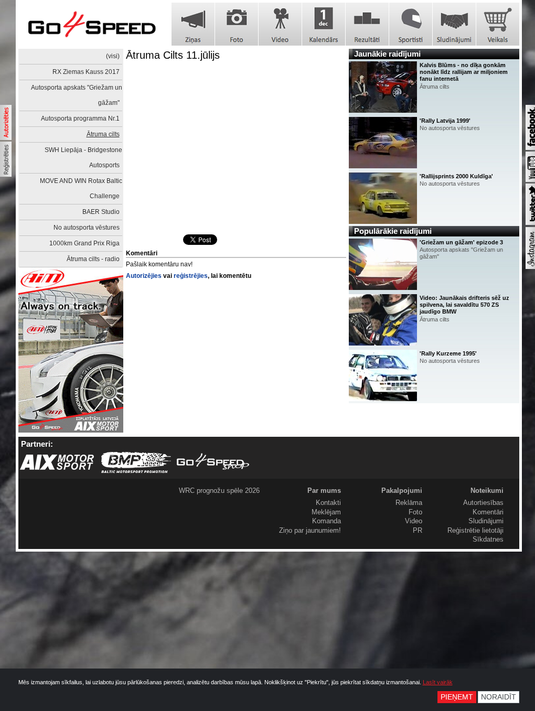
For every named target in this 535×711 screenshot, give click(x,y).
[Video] (280, 24)
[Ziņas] (193, 24)
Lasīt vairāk (438, 682)
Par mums (324, 490)
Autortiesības (483, 503)
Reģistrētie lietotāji (475, 530)
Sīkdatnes (488, 539)
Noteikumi (487, 490)
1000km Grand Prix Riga (84, 243)
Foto (415, 512)
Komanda (326, 521)
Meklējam (326, 512)
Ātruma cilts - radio (93, 259)
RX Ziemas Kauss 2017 (86, 72)
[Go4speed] (91, 24)
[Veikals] (497, 24)
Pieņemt (457, 697)
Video (413, 521)
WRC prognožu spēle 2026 (219, 490)
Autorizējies (144, 275)
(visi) (113, 56)
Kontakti (328, 503)
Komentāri (488, 512)
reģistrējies (191, 275)
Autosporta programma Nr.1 (80, 118)
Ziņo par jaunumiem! (310, 530)
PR (417, 530)
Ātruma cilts (103, 134)
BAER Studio (101, 212)
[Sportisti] (410, 24)
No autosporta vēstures (87, 227)
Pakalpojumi (401, 490)
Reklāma (408, 503)
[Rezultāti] (367, 24)
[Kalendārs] (323, 24)
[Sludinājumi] (454, 24)
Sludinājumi (486, 521)
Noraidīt (498, 697)
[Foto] (236, 24)
